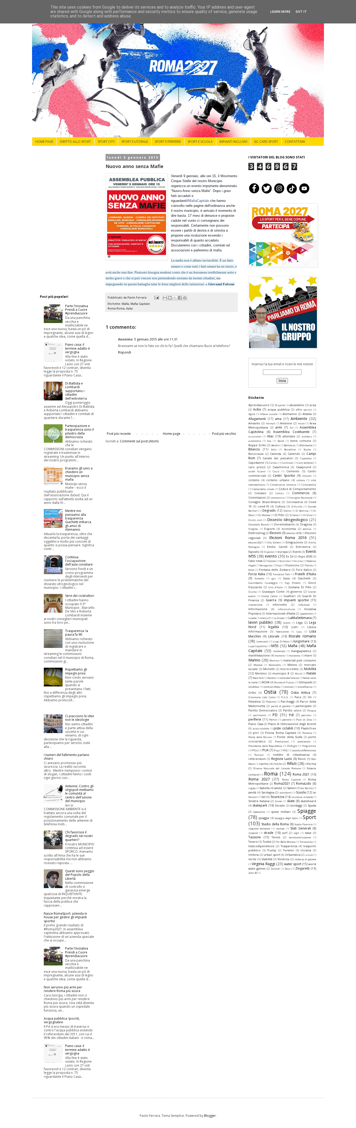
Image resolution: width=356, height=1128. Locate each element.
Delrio (287, 510)
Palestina (254, 701)
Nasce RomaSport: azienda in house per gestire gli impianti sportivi (65, 917)
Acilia (257, 409)
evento (271, 556)
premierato (303, 741)
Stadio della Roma (275, 824)
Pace (297, 697)
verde (252, 859)
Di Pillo (280, 515)
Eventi (297, 552)
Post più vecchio (224, 433)
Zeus (288, 868)
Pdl (291, 715)
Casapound (303, 467)
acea (313, 405)
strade (268, 832)
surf (284, 833)
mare (308, 655)
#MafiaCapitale (198, 201)
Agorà (251, 414)
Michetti (269, 669)
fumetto (259, 578)
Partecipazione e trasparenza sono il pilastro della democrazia (79, 431)
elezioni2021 (255, 542)
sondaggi (296, 805)
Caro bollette (305, 462)
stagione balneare (259, 828)
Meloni (292, 665)
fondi (251, 570)
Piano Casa (255, 724)
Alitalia (307, 414)
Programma (309, 746)
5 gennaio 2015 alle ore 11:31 (156, 339)
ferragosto (266, 565)
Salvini (291, 788)
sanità (252, 792)
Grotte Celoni (269, 596)
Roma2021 (282, 783)
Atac (270, 436)
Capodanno (256, 462)
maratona (294, 655)
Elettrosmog (256, 533)
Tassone (254, 837)
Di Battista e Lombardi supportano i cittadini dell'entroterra (76, 391)
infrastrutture (286, 609)
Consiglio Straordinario (264, 502)
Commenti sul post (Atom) (139, 441)
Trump (271, 850)
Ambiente (299, 418)
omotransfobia (271, 687)
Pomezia (307, 733)
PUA (265, 750)
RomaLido (303, 783)
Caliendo (294, 454)
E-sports (269, 529)
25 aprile (280, 405)
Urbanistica (292, 855)
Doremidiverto (284, 524)
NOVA (265, 682)
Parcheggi (287, 701)
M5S (275, 645)
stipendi (253, 833)
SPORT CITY (106, 141)
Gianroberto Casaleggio (263, 583)
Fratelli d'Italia (305, 574)
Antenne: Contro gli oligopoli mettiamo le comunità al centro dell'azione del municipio (79, 793)
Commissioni (257, 497)
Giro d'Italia (275, 587)
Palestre (271, 701)
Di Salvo (294, 515)
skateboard (308, 801)
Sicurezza (277, 797)
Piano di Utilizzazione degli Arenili (292, 724)
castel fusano (256, 471)
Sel (263, 797)
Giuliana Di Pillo (299, 587)
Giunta (252, 591)
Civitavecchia (308, 484)
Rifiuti (292, 763)
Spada (312, 805)
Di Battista (302, 510)
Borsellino (290, 449)
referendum (257, 759)
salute (278, 788)
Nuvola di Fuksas (284, 682)
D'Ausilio (296, 506)
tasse (308, 833)
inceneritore (255, 604)
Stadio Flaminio (303, 824)
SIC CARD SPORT (266, 141)
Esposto (269, 552)
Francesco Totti (282, 574)
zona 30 (252, 873)
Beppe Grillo (257, 445)
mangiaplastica (301, 651)
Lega (299, 622)
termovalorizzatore (300, 837)
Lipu (299, 631)
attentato (289, 436)
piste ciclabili (283, 728)
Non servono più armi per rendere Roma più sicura (63, 989)
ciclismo (254, 480)
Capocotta (306, 458)
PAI (310, 697)
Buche (307, 449)
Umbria (253, 855)
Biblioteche (305, 445)
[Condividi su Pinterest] (184, 297)
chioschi (307, 476)
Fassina (298, 561)
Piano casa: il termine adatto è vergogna (77, 348)
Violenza (283, 859)
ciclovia (301, 480)
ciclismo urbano (278, 480)
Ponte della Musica (260, 737)
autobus (307, 436)
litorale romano (302, 636)
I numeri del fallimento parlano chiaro (66, 757)
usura (309, 855)
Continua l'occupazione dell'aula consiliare (79, 561)
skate (291, 801)
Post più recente (119, 433)
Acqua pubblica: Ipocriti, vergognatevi (62, 1020)
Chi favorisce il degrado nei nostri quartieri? (79, 836)
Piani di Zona (304, 719)
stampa (280, 828)
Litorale (273, 636)
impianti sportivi (296, 600)
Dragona (306, 524)
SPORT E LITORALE (134, 141)
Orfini (252, 693)
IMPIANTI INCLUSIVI (233, 141)
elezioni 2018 (293, 533)
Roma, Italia (124, 308)
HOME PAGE (44, 141)
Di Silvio (308, 515)
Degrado (269, 510)
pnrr (256, 733)
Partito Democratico (262, 710)
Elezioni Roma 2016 (287, 537)
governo (296, 591)
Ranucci (259, 755)
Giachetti (304, 578)
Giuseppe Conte (273, 591)
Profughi (292, 746)
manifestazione (259, 655)
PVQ (285, 750)
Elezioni (275, 533)
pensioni (306, 715)
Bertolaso (289, 445)
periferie (254, 719)
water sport (292, 864)
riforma (310, 764)
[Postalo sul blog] (170, 297)
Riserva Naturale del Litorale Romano (277, 768)
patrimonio (259, 715)
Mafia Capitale (140, 304)
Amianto (254, 423)
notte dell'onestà (289, 678)
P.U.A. (285, 697)
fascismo (285, 561)
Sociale (280, 805)
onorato (289, 687)
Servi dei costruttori (79, 595)
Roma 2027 (259, 779)
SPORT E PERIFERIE (168, 141)
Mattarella (275, 665)
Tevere (253, 842)
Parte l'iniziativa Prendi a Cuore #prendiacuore (76, 310)
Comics (279, 493)
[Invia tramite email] (165, 297)
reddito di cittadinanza (291, 755)
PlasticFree (308, 728)
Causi (276, 471)
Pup (276, 750)
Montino (261, 673)
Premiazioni (282, 741)
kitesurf (265, 618)
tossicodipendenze (261, 846)
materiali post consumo (299, 660)
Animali (270, 423)
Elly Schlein (274, 542)
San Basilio (306, 788)
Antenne (286, 423)
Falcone (271, 561)
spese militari (281, 812)
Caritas (273, 462)
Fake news (255, 561)
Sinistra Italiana (258, 801)
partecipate (304, 706)
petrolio (286, 719)
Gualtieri (290, 596)
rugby (252, 788)
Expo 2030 (305, 556)
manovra (280, 655)
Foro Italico (304, 570)
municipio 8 (280, 673)
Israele (252, 618)
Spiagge (306, 810)
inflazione (304, 604)
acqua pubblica (279, 409)
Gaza (286, 578)
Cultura (280, 506)
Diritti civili (255, 520)
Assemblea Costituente (291, 432)
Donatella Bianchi (258, 524)
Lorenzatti (262, 641)
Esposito (253, 552)
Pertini (273, 719)
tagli (296, 833)
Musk (298, 673)
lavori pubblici (260, 622)
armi (278, 427)
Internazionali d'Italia (280, 613)
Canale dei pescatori (278, 458)
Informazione (257, 609)
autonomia (254, 441)
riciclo (277, 764)
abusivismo (297, 405)
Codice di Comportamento (297, 489)
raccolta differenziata (304, 750)
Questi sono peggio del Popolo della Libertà (79, 875)
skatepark (260, 805)
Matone (258, 665)
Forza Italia (256, 574)
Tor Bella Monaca (286, 842)
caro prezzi (257, 467)
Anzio (301, 423)
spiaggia (264, 818)
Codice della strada (263, 489)
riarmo (264, 764)
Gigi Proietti (293, 583)
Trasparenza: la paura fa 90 (76, 633)
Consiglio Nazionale (300, 497)
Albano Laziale (268, 414)
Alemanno (290, 414)
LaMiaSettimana (300, 618)
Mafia (125, 304)
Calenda (275, 454)
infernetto (280, 604)
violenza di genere (305, 859)
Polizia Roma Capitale (280, 733)
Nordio (271, 678)
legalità (273, 627)
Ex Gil (289, 556)
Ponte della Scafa (289, 737)
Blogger (210, 1115)
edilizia (307, 529)
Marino (254, 660)
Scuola (301, 792)
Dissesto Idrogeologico (287, 519)
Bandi (281, 441)
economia (289, 529)
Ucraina (305, 850)
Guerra (271, 600)
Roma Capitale (291, 779)
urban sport (272, 855)
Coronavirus (294, 502)
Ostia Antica (300, 692)
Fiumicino (292, 565)
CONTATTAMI (295, 141)
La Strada (279, 618)
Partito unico (292, 710)
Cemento (292, 471)
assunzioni (254, 436)
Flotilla (309, 565)
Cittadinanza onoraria (283, 484)
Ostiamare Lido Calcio (261, 697)
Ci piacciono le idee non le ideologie (79, 718)
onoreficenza (305, 687)
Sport (309, 817)
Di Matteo (264, 515)
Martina (274, 660)
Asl (291, 427)
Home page (171, 433)
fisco (278, 565)
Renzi (302, 759)
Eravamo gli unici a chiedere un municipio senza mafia (79, 474)
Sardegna (267, 792)
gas (274, 578)
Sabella (264, 788)
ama (278, 419)
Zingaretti (302, 868)
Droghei (253, 529)
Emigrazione (294, 542)
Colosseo (260, 493)
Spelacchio (259, 812)
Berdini (275, 445)
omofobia (253, 687)
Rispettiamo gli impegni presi (76, 671)
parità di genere (281, 706)
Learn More (280, 12)
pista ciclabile (261, 728)
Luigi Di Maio (281, 641)
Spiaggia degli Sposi (286, 818)
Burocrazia (255, 454)
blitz (274, 449)
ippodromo (306, 613)
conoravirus (278, 497)
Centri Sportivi (284, 475)
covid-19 (263, 506)
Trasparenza (289, 846)
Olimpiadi (305, 682)
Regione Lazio (281, 759)
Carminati (287, 462)
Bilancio (254, 449)
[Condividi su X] (174, 297)
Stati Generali (300, 828)
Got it (301, 12)
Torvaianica (306, 842)
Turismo (288, 850)
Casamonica (281, 467)
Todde (267, 842)
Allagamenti (257, 419)
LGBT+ (294, 627)
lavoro (286, 622)
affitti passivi (304, 409)
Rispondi (124, 352)
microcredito (289, 669)
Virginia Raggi (263, 863)
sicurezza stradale (302, 797)
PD (275, 714)
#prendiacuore (258, 405)
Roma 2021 (301, 774)
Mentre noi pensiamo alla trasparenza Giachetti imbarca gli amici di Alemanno (78, 520)
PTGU (255, 750)
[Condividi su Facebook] (179, 297)
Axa (269, 441)
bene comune (300, 441)
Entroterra (303, 547)
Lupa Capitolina (257, 646)
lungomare (301, 641)
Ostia (270, 691)
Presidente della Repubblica (265, 746)
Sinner (278, 801)
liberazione (282, 631)
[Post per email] (156, 297)
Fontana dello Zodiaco (275, 570)
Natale (311, 673)
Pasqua (311, 710)
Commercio (301, 493)
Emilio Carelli (277, 547)
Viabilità (267, 859)
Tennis (276, 837)
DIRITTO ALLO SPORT (75, 141)
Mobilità (310, 669)
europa (283, 552)
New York (258, 678)
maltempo (279, 651)
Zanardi (275, 868)
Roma (271, 773)
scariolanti (285, 792)
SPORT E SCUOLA (200, 141)
